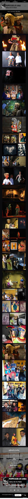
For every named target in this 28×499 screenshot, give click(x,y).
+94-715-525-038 (15, 1)
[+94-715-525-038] (14, 462)
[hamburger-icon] (25, 6)
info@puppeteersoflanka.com (6, 1)
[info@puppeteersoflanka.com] (14, 458)
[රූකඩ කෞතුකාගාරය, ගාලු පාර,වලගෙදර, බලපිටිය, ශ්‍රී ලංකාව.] (14, 454)
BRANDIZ (14, 495)
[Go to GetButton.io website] (25, 497)
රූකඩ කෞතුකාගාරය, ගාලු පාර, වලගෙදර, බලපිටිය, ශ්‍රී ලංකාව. (14, 455)
